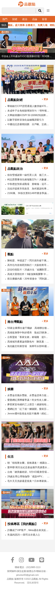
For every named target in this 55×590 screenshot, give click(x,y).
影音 (44, 19)
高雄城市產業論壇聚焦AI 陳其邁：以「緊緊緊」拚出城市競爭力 (28, 342)
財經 (14, 19)
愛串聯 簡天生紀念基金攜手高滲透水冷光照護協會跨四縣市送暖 (28, 467)
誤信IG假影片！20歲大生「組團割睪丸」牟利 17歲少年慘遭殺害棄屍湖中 (28, 269)
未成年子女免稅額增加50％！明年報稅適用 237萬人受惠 (28, 111)
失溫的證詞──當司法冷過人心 (23, 535)
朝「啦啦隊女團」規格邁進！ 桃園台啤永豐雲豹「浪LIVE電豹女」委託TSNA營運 (28, 463)
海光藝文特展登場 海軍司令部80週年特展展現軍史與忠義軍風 (28, 346)
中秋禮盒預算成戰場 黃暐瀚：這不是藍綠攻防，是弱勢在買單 (28, 184)
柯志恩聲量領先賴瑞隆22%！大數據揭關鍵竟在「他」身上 (28, 179)
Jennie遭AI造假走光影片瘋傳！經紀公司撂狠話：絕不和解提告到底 (28, 413)
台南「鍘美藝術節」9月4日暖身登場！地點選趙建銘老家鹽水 (28, 472)
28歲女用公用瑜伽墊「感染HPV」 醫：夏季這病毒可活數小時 (28, 476)
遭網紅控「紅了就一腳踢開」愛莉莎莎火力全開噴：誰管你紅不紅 (28, 409)
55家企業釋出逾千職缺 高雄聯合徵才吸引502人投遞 (28, 328)
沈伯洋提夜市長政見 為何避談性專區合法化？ (28, 188)
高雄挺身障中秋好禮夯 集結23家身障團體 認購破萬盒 (28, 332)
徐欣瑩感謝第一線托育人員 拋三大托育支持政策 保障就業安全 (28, 175)
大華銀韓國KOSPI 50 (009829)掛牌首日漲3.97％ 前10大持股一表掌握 (28, 115)
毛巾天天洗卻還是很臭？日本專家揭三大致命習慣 (28, 481)
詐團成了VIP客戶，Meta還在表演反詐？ (28, 530)
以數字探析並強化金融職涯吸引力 (25, 120)
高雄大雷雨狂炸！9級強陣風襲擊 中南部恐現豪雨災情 (28, 274)
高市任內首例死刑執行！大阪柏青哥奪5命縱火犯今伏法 (28, 265)
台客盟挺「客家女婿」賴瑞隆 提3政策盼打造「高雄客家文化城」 (28, 337)
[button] (51, 44)
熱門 (4, 19)
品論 (34, 19)
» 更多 (45, 99)
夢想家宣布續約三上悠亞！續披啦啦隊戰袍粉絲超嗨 (28, 404)
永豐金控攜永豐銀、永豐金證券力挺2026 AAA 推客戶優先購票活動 (28, 395)
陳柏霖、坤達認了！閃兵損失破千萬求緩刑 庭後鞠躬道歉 (28, 260)
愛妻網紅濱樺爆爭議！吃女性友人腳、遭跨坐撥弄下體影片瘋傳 (28, 400)
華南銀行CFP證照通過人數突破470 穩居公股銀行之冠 (28, 106)
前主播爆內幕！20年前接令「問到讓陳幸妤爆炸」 (28, 279)
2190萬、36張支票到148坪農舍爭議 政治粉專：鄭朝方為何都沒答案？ (28, 193)
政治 (24, 19)
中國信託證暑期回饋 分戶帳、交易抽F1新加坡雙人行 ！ (28, 124)
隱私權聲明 (32, 582)
